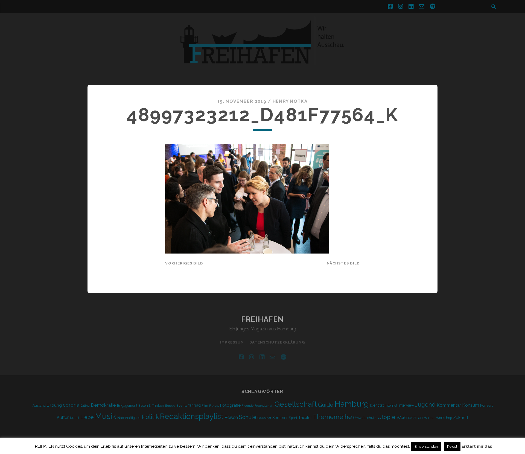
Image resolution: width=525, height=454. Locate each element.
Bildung (54, 405)
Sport (293, 418)
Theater (305, 417)
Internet (391, 405)
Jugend (425, 404)
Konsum (470, 405)
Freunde (247, 405)
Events (181, 405)
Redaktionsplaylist (191, 416)
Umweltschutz (364, 418)
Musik (105, 416)
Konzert (486, 405)
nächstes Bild (343, 263)
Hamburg (351, 404)
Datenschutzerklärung (277, 342)
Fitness (214, 405)
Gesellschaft (296, 404)
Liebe (87, 417)
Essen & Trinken (151, 405)
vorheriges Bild (184, 263)
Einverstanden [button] (426, 446)
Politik (150, 416)
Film (205, 405)
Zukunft (460, 417)
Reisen (231, 417)
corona (71, 405)
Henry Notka (290, 101)
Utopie (386, 417)
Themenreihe (332, 416)
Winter (429, 418)
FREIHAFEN (262, 319)
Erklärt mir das (477, 446)
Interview (406, 405)
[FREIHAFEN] (355, 69)
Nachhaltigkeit (129, 418)
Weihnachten (409, 417)
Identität (377, 405)
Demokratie (103, 405)
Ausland (39, 405)
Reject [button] (452, 446)
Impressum (232, 342)
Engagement (127, 405)
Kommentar (449, 405)
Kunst (74, 418)
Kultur (63, 417)
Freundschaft (264, 405)
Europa (170, 405)
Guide (325, 404)
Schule (247, 417)
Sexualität (264, 418)
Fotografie (230, 405)
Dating (85, 405)
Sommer (280, 417)
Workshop (444, 418)
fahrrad (194, 405)
